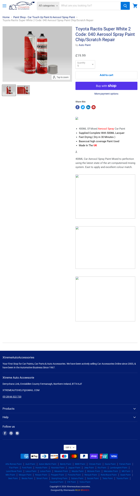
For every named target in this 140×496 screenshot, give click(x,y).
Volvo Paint (85, 482)
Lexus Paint (31, 471)
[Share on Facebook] (77, 107)
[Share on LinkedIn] (88, 107)
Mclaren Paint (93, 471)
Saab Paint (125, 475)
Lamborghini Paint (118, 467)
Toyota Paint (122, 478)
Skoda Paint (27, 478)
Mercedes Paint (111, 471)
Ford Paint (27, 467)
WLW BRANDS (82, 490)
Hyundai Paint (57, 467)
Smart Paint (42, 478)
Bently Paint (65, 464)
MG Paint (126, 471)
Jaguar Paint (74, 467)
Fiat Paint (13, 467)
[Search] (125, 6)
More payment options (106, 93)
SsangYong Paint (59, 478)
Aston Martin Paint (47, 464)
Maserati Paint (61, 471)
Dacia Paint (110, 464)
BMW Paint (80, 464)
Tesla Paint (107, 478)
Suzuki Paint (93, 478)
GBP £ (68, 447)
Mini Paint (10, 475)
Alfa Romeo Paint (13, 464)
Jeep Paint (89, 467)
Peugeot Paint (57, 475)
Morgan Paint (25, 475)
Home (6, 17)
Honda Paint (41, 467)
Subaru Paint (77, 478)
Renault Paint (91, 475)
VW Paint (71, 482)
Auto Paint (85, 45)
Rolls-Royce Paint (109, 475)
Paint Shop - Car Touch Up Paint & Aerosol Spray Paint (44, 17)
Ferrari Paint (125, 464)
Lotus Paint (45, 471)
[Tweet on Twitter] (83, 107)
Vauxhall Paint (56, 482)
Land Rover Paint (14, 471)
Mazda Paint (77, 471)
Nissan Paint (41, 475)
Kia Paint (102, 467)
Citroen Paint (95, 464)
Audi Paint (30, 464)
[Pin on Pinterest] (94, 107)
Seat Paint (13, 478)
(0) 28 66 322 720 (12, 396)
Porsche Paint (74, 475)
